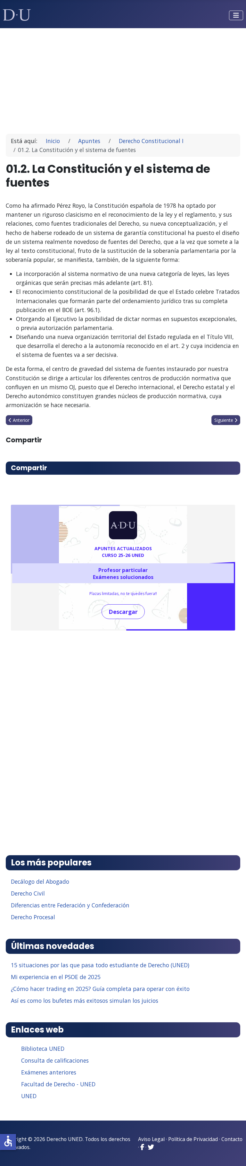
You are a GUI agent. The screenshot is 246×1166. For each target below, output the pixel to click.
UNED (29, 1096)
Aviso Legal (151, 1139)
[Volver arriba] (234, 1153)
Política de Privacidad (193, 1139)
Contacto (231, 1139)
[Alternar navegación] (236, 15)
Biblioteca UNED (42, 1048)
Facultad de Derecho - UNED (58, 1084)
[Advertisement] (123, 78)
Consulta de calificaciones (55, 1060)
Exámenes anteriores (48, 1072)
